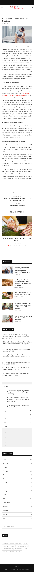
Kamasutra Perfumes (22, 546)
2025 (4, 430)
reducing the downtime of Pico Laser (12, 551)
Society (17, 506)
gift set (25, 543)
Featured (17, 475)
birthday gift (6, 540)
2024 (4, 432)
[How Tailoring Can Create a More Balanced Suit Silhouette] (7, 318)
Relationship (17, 502)
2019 (4, 445)
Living (17, 494)
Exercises (17, 463)
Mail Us (17, 2)
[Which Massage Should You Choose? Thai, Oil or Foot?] (17, 226)
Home (17, 487)
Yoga (17, 518)
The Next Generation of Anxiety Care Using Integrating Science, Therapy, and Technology (22, 269)
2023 (4, 435)
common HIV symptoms (9, 185)
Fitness (17, 479)
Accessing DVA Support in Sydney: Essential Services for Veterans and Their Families (23, 306)
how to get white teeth (9, 546)
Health (17, 483)
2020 (4, 443)
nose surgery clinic (8, 548)
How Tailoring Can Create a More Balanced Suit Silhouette (23, 318)
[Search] (32, 7)
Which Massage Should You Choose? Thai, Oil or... (17, 239)
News (17, 498)
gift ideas (18, 543)
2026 (4, 383)
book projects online (17, 540)
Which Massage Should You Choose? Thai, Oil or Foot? (23, 293)
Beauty (17, 459)
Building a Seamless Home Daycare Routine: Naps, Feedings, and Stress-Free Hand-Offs (23, 282)
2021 (4, 440)
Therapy (17, 510)
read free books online (21, 548)
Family (17, 467)
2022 (4, 438)
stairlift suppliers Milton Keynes (11, 554)
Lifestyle (17, 491)
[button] (3, 230)
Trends (17, 514)
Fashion (17, 471)
